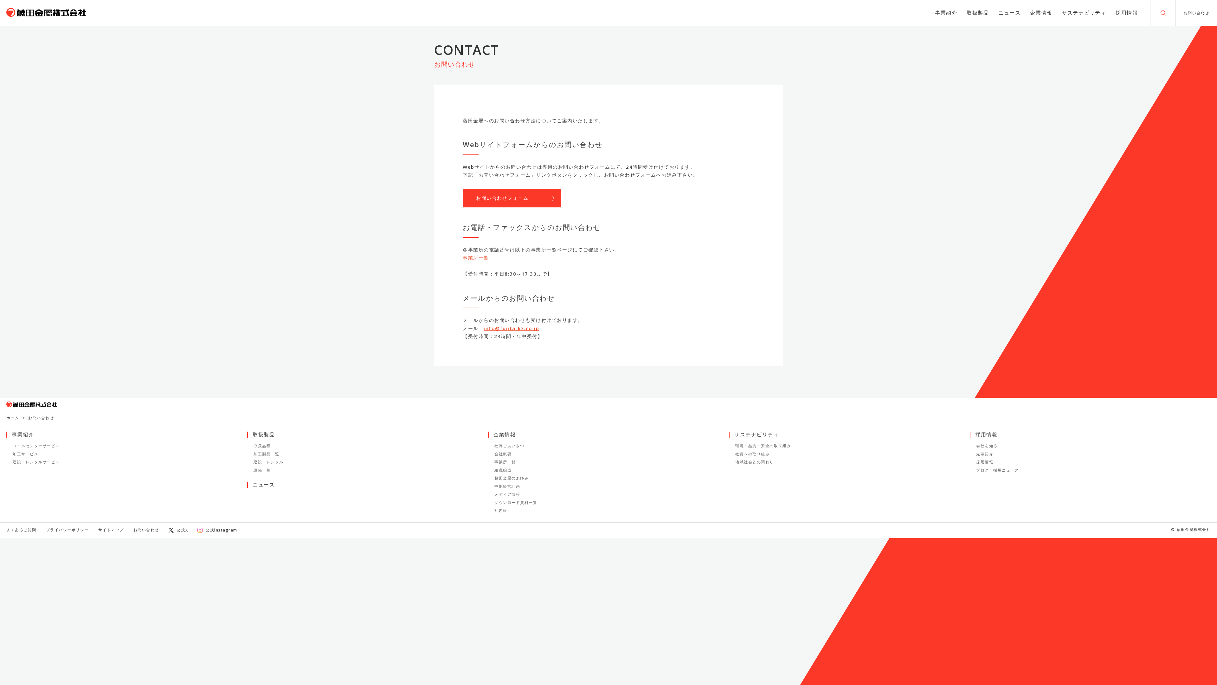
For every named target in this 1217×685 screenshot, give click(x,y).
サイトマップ (111, 529)
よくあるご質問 (21, 529)
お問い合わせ (146, 529)
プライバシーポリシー (67, 529)
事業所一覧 (476, 257)
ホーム (12, 418)
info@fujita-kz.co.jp (511, 328)
